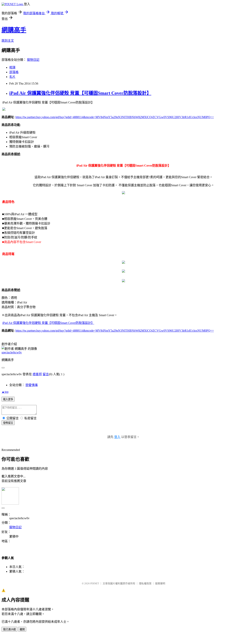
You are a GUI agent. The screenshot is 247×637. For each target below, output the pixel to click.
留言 (46, 374)
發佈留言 (8, 422)
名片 (12, 76)
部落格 (14, 72)
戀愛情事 (31, 385)
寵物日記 (33, 59)
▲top (5, 391)
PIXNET (94, 583)
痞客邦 (37, 374)
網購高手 (14, 29)
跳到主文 (8, 40)
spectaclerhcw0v (12, 352)
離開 (22, 629)
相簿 (12, 67)
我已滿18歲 (9, 629)
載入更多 (8, 399)
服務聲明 (160, 583)
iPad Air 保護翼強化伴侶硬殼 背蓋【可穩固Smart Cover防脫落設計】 (80, 93)
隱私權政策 (145, 583)
